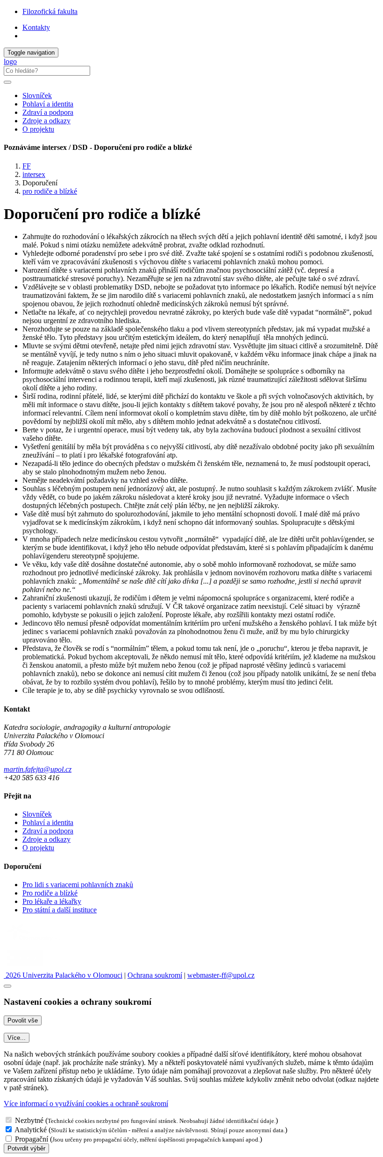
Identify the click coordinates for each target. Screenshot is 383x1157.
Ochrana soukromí (155, 975)
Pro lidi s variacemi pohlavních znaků (77, 885)
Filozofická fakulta (50, 11)
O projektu (38, 129)
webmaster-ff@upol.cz (221, 975)
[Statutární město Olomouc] (25, 967)
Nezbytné (29, 1120)
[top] (7, 986)
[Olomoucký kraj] (36, 942)
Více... (16, 1037)
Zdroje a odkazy (46, 121)
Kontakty (36, 27)
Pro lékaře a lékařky (51, 901)
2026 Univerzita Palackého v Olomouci (63, 975)
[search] (7, 82)
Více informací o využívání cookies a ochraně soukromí (86, 1104)
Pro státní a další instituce (59, 910)
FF (26, 166)
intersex (33, 174)
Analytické (30, 1130)
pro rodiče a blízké (49, 191)
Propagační (31, 1139)
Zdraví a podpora (47, 112)
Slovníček (37, 95)
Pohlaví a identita (47, 104)
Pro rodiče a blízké (50, 893)
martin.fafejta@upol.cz (37, 769)
